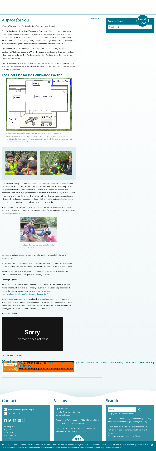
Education (131, 362)
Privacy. (138, 436)
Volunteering (116, 362)
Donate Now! (142, 21)
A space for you (15, 20)
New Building (147, 362)
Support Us (78, 362)
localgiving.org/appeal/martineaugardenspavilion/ (27, 294)
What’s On (92, 362)
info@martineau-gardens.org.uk (20, 410)
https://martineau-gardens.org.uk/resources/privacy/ (100, 447)
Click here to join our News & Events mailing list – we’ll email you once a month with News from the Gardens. (128, 430)
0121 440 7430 (14, 413)
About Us (53, 362)
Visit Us (65, 362)
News (104, 362)
